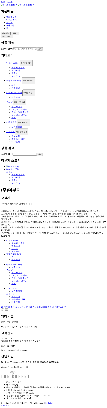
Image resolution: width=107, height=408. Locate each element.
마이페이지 (11, 20)
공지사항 (15, 136)
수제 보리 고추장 (19, 115)
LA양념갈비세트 (19, 109)
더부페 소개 (9, 307)
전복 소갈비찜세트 (20, 112)
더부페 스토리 (12, 63)
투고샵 (9, 102)
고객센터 (10, 131)
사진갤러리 (11, 122)
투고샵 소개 (16, 107)
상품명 (6, 49)
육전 (13, 118)
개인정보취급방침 (38, 307)
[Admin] (48, 403)
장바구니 (11, 17)
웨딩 (13, 85)
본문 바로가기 (7, 2)
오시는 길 (15, 76)
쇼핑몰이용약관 (22, 307)
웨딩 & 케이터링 (13, 80)
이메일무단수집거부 (56, 307)
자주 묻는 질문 (18, 139)
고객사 (14, 73)
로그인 (9, 23)
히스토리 (15, 70)
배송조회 (15, 142)
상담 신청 (15, 97)
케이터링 (15, 88)
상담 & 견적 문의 (14, 92)
